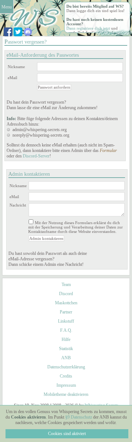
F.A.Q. (66, 330)
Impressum (66, 385)
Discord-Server (36, 156)
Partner (66, 312)
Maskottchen (66, 302)
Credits (66, 376)
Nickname (16, 66)
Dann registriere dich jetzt (88, 28)
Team (66, 284)
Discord (66, 293)
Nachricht (18, 205)
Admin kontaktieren (46, 238)
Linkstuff (66, 321)
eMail (12, 77)
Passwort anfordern (54, 87)
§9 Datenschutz (78, 417)
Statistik (66, 348)
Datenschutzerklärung (66, 366)
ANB (66, 357)
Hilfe (66, 339)
